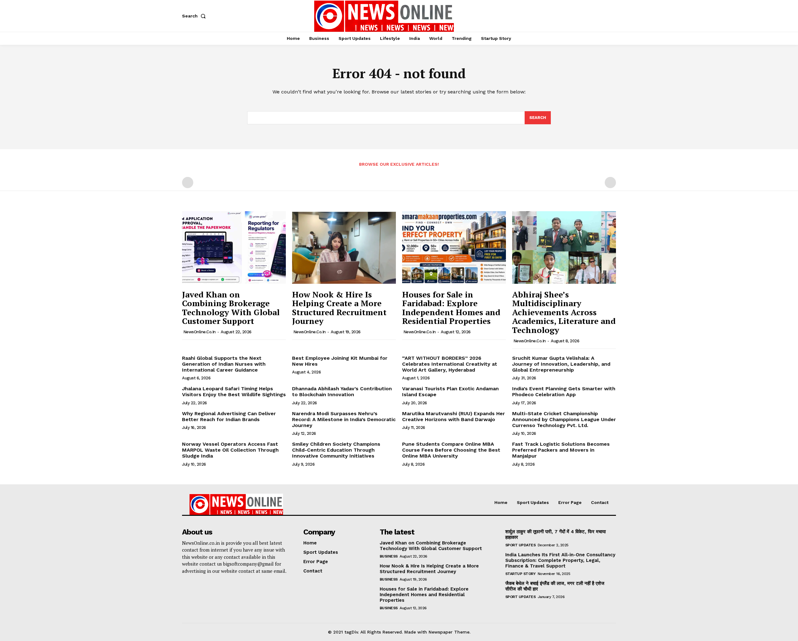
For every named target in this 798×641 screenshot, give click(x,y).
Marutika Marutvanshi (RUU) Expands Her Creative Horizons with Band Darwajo (453, 416)
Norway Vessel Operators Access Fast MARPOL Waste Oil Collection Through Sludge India (230, 450)
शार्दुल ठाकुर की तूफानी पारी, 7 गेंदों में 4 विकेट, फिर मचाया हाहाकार (555, 534)
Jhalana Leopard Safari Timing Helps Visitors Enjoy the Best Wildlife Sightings (234, 391)
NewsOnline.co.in (199, 332)
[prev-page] (187, 182)
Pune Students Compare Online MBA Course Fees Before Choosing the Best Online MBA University (451, 450)
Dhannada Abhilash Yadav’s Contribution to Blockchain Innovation (342, 391)
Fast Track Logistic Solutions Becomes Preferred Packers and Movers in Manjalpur (561, 450)
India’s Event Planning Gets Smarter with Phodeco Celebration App (563, 391)
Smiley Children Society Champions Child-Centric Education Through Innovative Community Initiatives (336, 450)
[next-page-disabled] (610, 182)
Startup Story (520, 574)
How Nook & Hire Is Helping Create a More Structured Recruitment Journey (339, 307)
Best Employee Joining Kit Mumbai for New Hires (339, 361)
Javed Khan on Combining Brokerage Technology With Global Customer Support (231, 307)
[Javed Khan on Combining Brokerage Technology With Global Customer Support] (234, 247)
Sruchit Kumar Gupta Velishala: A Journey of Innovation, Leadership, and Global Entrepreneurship (561, 364)
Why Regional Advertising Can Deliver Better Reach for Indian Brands (229, 416)
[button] (195, 15)
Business (389, 556)
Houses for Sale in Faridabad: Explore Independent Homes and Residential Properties (451, 307)
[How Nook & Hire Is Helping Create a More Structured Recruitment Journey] (344, 247)
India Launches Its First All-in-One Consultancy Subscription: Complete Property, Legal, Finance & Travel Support (560, 560)
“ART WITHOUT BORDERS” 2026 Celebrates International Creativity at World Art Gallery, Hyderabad (449, 364)
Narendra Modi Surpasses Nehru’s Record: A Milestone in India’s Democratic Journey (344, 419)
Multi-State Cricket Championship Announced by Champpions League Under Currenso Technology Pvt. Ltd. (564, 419)
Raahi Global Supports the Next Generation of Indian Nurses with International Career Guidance (224, 364)
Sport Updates (520, 545)
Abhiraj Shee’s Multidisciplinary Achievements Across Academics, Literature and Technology (564, 312)
